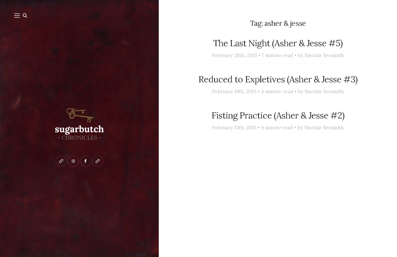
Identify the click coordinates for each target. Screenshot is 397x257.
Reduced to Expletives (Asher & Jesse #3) (277, 79)
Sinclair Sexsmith (324, 55)
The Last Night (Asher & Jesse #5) (278, 43)
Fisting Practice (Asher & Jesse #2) (278, 115)
